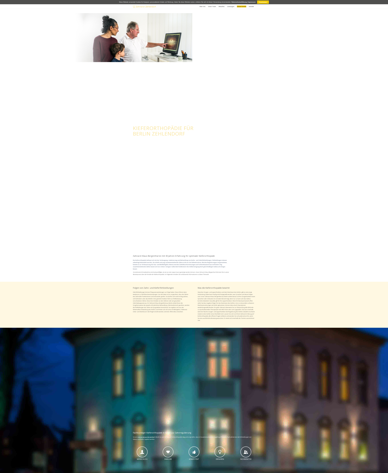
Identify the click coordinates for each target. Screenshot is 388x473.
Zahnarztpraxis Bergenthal (146, 437)
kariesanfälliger (157, 272)
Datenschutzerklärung (239, 2)
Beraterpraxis (137, 274)
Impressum (252, 2)
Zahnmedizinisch (173, 305)
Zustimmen (263, 2)
